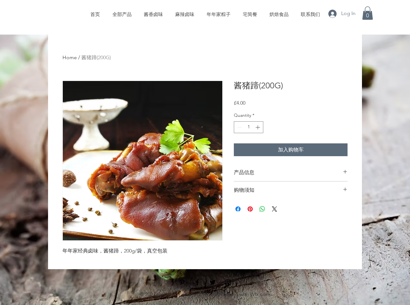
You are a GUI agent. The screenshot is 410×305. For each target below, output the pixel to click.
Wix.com (260, 294)
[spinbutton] (248, 127)
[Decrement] (239, 127)
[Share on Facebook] (238, 209)
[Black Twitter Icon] (213, 282)
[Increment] (258, 127)
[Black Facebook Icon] (197, 282)
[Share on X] (274, 209)
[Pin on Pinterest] (250, 209)
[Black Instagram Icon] (228, 282)
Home (69, 57)
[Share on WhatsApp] (262, 209)
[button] (367, 13)
